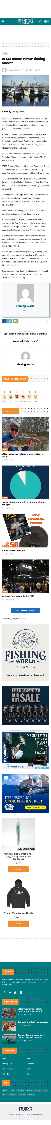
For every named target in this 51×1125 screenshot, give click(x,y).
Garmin (37, 1090)
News (5, 54)
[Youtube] (15, 992)
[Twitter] (9, 992)
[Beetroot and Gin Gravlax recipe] (9, 1026)
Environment (32, 1064)
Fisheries (20, 1090)
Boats (5, 1090)
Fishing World (14, 70)
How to (29, 1058)
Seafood (22, 1094)
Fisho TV (5, 1074)
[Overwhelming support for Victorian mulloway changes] (25, 482)
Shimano (31, 1094)
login (10, 618)
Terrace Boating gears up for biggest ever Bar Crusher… (31, 1036)
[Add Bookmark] (46, 321)
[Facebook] (4, 992)
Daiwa (12, 1090)
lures (4, 1094)
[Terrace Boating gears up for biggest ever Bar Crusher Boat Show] (9, 1039)
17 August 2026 (25, 1025)
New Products (7, 1069)
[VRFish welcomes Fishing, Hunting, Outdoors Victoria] (25, 434)
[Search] (40, 21)
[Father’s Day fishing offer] (25, 530)
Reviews (30, 1074)
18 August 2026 (9, 460)
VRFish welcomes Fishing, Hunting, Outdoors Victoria (30, 1010)
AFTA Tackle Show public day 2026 (18, 596)
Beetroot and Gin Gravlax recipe (33, 1022)
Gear (5, 546)
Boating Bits (7, 1064)
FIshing (29, 1090)
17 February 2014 (27, 70)
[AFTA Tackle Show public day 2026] (25, 576)
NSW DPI (13, 1094)
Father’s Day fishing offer (14, 550)
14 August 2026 (9, 508)
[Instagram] (21, 992)
